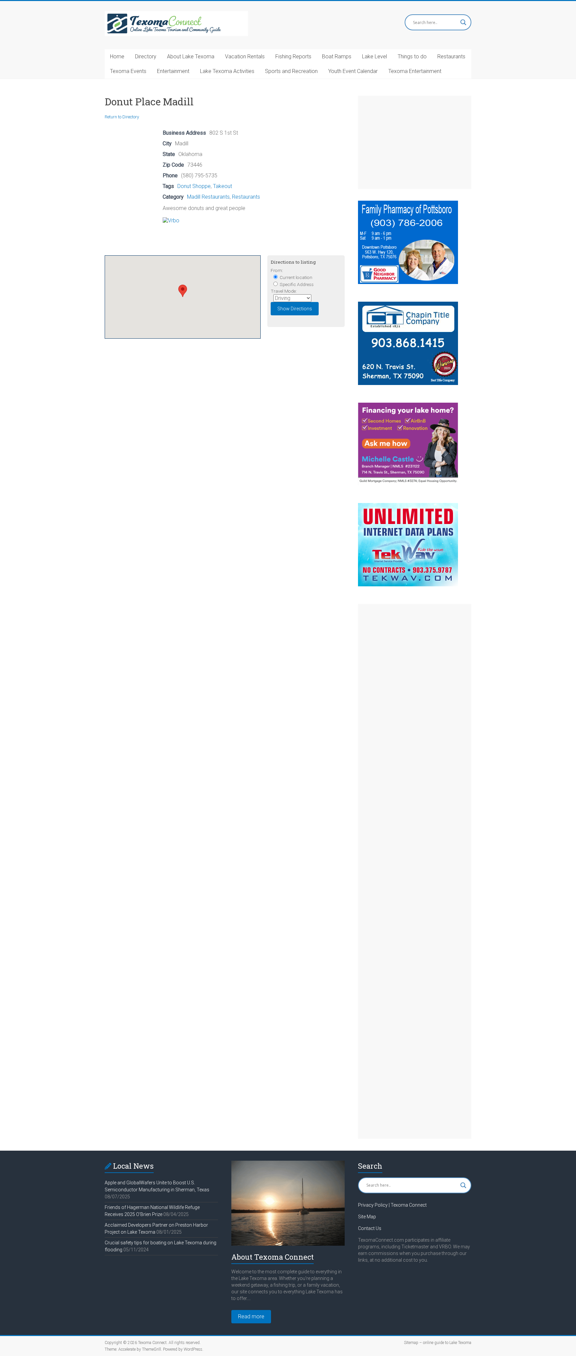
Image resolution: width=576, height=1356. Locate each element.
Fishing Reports (293, 56)
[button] (182, 291)
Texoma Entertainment (414, 71)
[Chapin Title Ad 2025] (408, 305)
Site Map (367, 1216)
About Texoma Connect (272, 1257)
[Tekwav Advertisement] (408, 506)
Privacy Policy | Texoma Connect (392, 1205)
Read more (251, 1316)
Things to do (412, 56)
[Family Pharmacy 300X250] (408, 204)
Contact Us (369, 1228)
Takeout (222, 186)
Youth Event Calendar (353, 71)
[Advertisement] (414, 142)
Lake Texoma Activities (227, 71)
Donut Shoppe (194, 186)
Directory (145, 56)
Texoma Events (128, 71)
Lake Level (374, 56)
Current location (295, 277)
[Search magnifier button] (463, 22)
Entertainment (173, 71)
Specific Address (296, 284)
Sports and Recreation (291, 71)
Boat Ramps (336, 56)
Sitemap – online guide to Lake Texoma (437, 1342)
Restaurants (451, 56)
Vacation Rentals (245, 56)
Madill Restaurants (208, 197)
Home (117, 56)
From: (277, 270)
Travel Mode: (284, 291)
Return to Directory (122, 116)
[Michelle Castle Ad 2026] (408, 406)
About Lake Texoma (190, 56)
